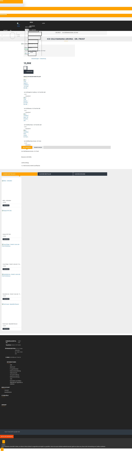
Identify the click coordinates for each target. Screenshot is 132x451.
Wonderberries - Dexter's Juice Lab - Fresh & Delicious (12, 294)
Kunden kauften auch (9, 174)
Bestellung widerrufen (7, 436)
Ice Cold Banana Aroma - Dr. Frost (70, 32)
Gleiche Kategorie (80, 174)
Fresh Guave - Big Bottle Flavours (10, 323)
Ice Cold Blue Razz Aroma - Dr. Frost (32, 141)
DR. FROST (58, 32)
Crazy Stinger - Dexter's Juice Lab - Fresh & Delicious (12, 264)
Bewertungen (38, 147)
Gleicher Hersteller (45, 174)
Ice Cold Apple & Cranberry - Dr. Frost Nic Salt (34, 92)
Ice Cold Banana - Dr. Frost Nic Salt (32, 108)
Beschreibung (27, 147)
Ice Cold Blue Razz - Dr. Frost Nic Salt (32, 124)
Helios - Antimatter (7, 200)
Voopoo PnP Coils (7, 234)
